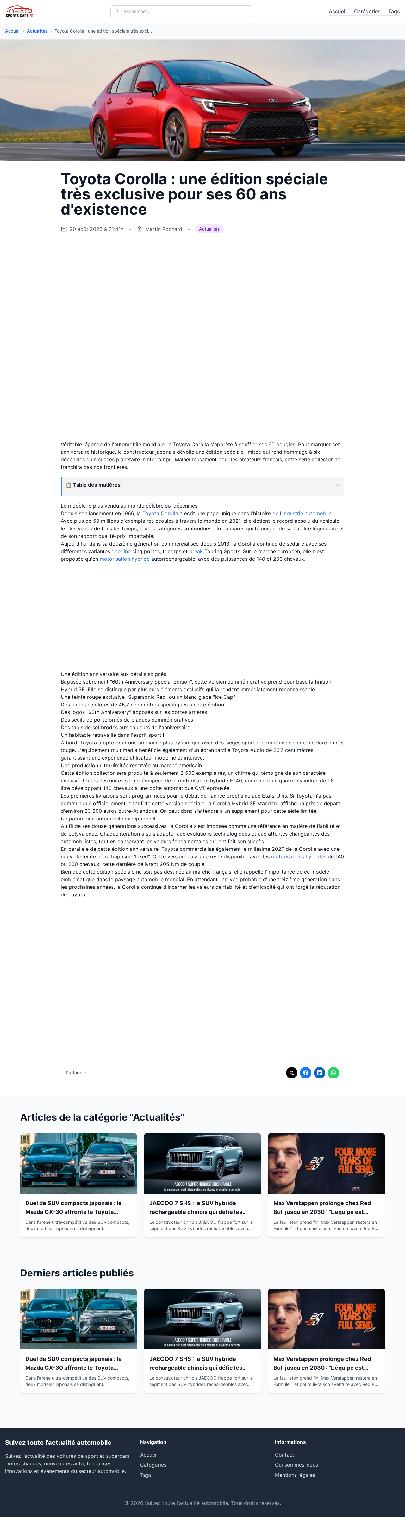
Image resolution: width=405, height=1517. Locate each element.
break (196, 551)
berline (123, 551)
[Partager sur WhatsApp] (333, 1072)
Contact (284, 1454)
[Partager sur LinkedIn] (319, 1072)
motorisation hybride (125, 559)
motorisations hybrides (298, 856)
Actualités (37, 31)
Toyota (150, 513)
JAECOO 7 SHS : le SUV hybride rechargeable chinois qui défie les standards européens (195, 1212)
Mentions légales (295, 1475)
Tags (394, 11)
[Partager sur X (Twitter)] (291, 1072)
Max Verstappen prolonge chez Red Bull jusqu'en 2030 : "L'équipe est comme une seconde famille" (322, 1212)
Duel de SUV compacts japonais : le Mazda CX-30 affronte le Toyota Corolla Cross (73, 1212)
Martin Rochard (163, 229)
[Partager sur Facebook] (305, 1072)
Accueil (337, 11)
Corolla (169, 513)
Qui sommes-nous (296, 1465)
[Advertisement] (202, 287)
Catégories (367, 11)
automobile (318, 513)
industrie (294, 513)
